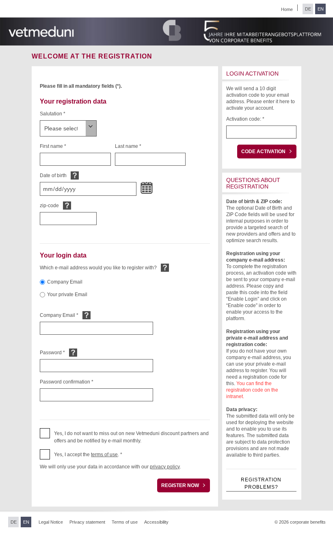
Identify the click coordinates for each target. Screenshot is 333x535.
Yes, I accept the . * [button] (88, 454)
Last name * (128, 146)
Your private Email (67, 294)
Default (75, 175)
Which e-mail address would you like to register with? (98, 268)
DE (308, 8)
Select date (147, 188)
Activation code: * (245, 119)
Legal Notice (51, 522)
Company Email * (59, 315)
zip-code (49, 205)
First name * (53, 146)
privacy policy (164, 467)
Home (287, 9)
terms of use (104, 454)
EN (321, 8)
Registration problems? (261, 483)
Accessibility (156, 522)
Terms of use (125, 522)
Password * (52, 352)
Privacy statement (87, 522)
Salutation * (52, 114)
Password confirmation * (66, 382)
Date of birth (53, 175)
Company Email (64, 282)
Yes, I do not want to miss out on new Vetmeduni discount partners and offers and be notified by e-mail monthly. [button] (131, 437)
